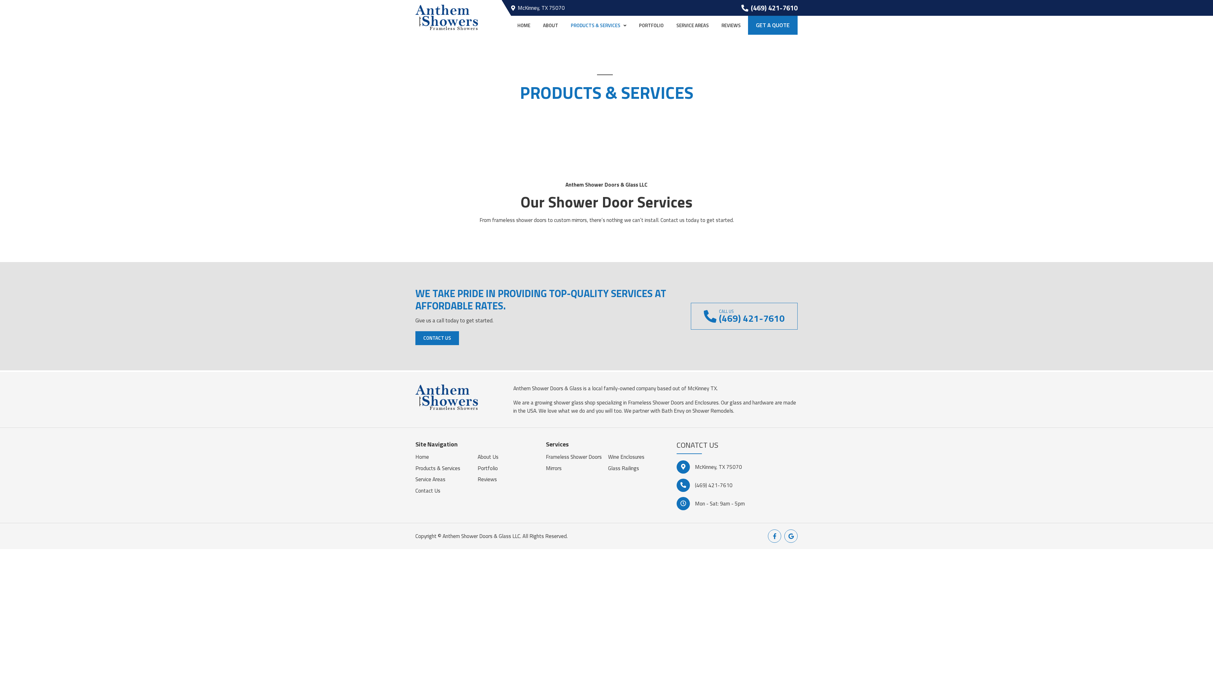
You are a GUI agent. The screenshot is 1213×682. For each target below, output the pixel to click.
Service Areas (692, 25)
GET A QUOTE (773, 25)
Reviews (731, 25)
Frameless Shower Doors (574, 457)
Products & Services (595, 25)
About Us (488, 457)
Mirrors (554, 468)
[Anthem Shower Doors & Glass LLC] (446, 17)
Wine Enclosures (626, 457)
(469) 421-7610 (714, 485)
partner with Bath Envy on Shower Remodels (683, 411)
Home (523, 25)
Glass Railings (623, 468)
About (550, 25)
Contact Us (437, 338)
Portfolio (651, 25)
